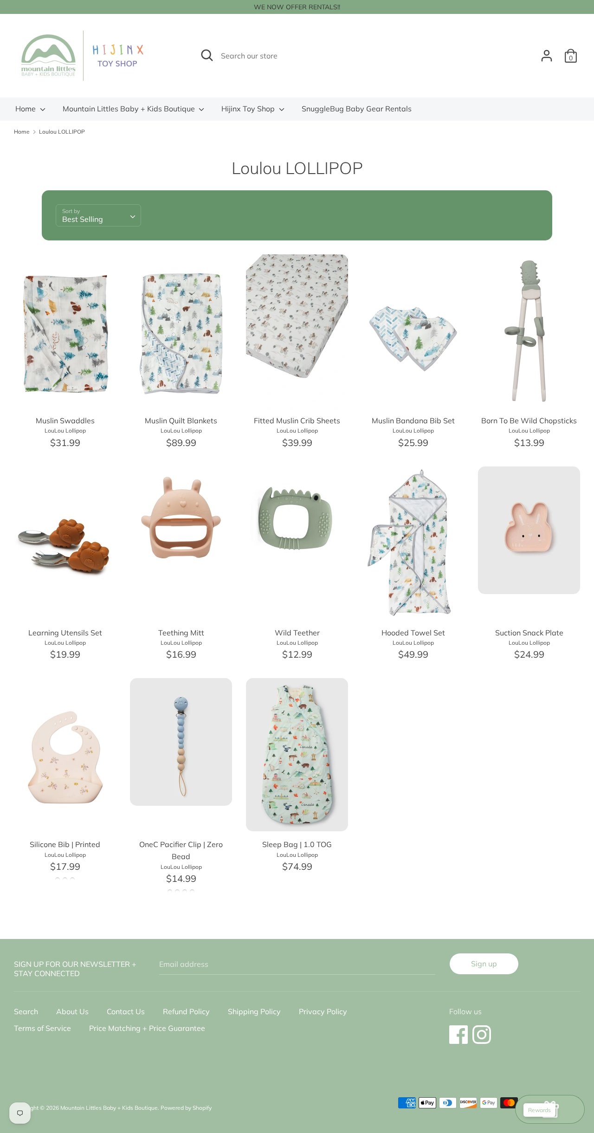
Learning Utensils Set (65, 632)
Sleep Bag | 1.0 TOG (297, 844)
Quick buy (66, 395)
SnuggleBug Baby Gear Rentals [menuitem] (357, 108)
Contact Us (126, 1011)
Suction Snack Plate (529, 632)
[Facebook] (458, 1030)
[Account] (546, 52)
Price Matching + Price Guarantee (147, 1028)
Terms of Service (42, 1028)
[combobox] (98, 215)
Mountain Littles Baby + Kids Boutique (130, 108)
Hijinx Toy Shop (249, 108)
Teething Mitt (181, 632)
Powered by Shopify (186, 1107)
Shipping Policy (254, 1011)
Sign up (484, 963)
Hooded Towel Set (413, 632)
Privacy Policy (323, 1011)
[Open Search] (207, 55)
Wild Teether (297, 632)
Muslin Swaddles (65, 420)
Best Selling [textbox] (82, 219)
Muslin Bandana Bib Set (413, 420)
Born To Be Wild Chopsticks (529, 420)
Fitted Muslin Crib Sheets (297, 420)
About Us (72, 1011)
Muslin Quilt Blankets (181, 420)
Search (26, 1011)
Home (26, 108)
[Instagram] (481, 1030)
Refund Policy (186, 1011)
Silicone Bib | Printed (65, 844)
